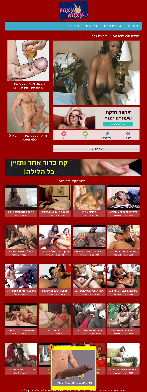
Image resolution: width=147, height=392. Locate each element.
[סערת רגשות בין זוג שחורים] (123, 276)
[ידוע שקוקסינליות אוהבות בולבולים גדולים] (123, 197)
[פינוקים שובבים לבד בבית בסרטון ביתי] (55, 237)
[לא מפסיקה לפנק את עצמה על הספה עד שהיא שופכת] (123, 355)
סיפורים (73, 26)
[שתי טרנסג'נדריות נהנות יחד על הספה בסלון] (21, 355)
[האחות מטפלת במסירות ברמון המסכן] (123, 237)
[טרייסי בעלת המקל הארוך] (21, 197)
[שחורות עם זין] (89, 197)
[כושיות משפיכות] (55, 315)
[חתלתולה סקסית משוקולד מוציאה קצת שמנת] (55, 276)
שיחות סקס (112, 26)
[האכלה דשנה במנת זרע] (21, 237)
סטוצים (91, 26)
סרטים (133, 26)
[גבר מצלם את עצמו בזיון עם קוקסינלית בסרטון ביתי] (55, 197)
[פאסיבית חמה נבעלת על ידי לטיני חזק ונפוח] (21, 276)
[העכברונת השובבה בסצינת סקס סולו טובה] (89, 237)
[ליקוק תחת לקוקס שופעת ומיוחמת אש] (89, 276)
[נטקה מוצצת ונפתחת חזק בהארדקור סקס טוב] (21, 315)
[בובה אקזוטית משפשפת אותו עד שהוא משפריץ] (123, 315)
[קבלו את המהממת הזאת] (89, 315)
